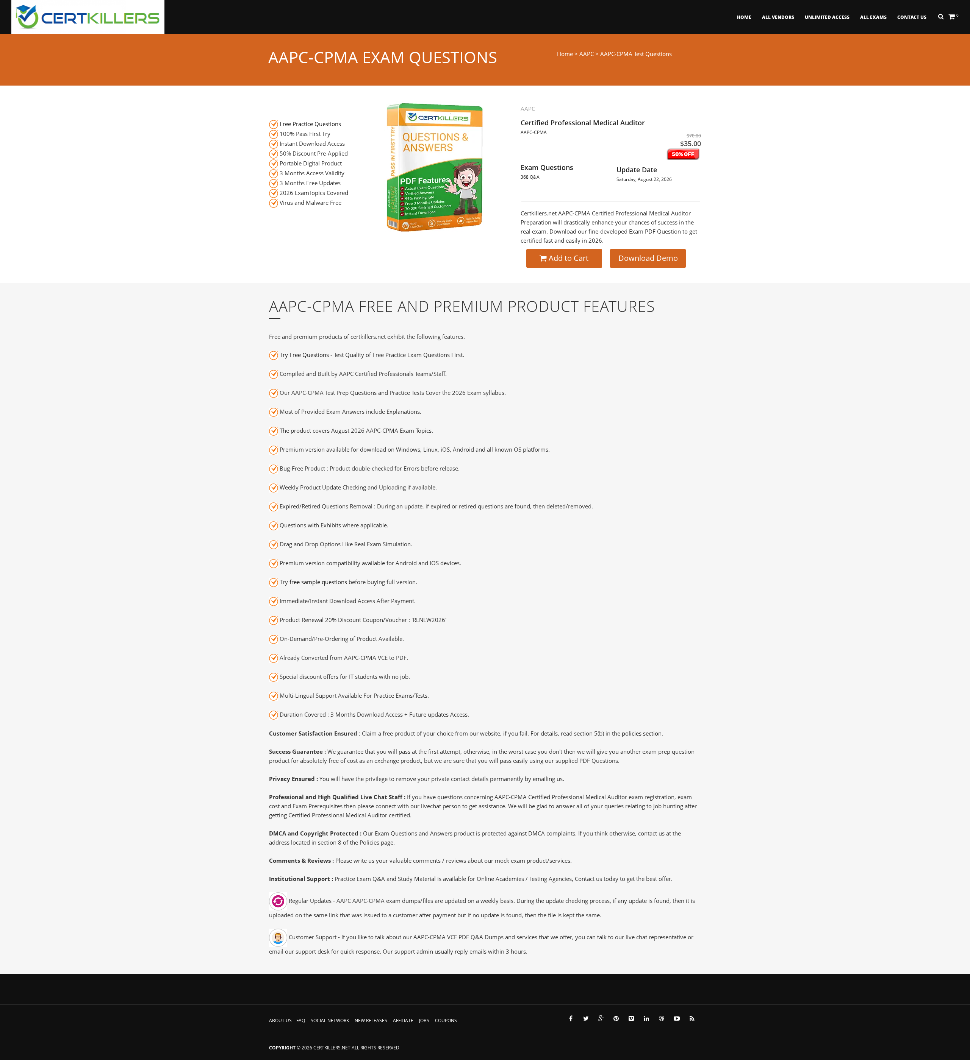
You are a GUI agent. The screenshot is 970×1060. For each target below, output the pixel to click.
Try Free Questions (304, 355)
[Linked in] (646, 1018)
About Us (280, 1020)
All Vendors (778, 17)
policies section (642, 733)
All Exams (873, 17)
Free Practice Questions (310, 124)
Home (744, 17)
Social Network (330, 1020)
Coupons (446, 1020)
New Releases (371, 1020)
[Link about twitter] (586, 1018)
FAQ (300, 1020)
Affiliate (403, 1020)
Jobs (424, 1020)
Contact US (911, 17)
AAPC (586, 54)
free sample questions (318, 582)
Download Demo (648, 258)
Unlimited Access (827, 17)
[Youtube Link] (677, 1018)
